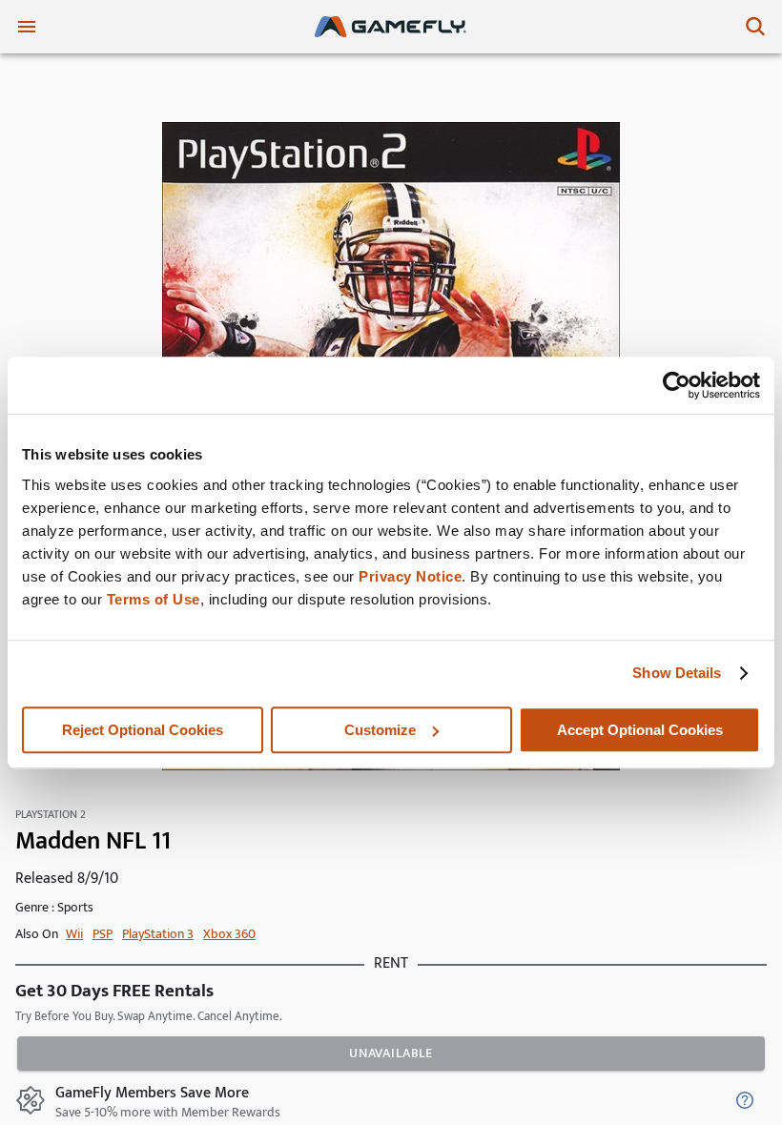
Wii (74, 934)
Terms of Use (153, 599)
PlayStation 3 (158, 934)
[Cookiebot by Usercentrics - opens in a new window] (676, 385)
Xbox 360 (229, 934)
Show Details (676, 673)
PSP (103, 934)
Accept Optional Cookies (640, 730)
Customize (380, 730)
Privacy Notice (410, 576)
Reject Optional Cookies (142, 730)
